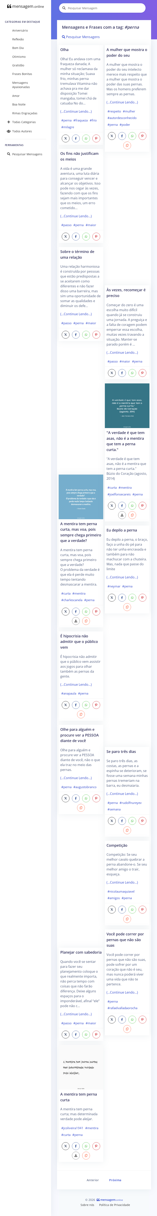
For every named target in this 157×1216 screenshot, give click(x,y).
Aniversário (20, 30)
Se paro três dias (121, 751)
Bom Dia (18, 48)
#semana (114, 809)
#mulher (129, 111)
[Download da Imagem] (76, 621)
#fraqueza (80, 120)
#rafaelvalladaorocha (122, 1008)
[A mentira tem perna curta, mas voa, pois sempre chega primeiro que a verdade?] (81, 496)
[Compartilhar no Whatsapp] (86, 138)
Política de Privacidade (114, 1205)
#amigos (114, 898)
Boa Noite (19, 104)
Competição (117, 845)
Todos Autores (22, 131)
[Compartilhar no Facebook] (76, 138)
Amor (16, 96)
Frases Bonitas (22, 74)
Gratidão (18, 65)
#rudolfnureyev (131, 803)
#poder (125, 124)
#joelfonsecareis (119, 494)
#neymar (114, 586)
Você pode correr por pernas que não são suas (125, 939)
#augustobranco (84, 787)
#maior (91, 225)
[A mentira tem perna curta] (81, 1067)
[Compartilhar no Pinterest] (96, 138)
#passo (66, 225)
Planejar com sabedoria (81, 952)
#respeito (114, 111)
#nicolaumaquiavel (121, 891)
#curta (66, 593)
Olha (64, 49)
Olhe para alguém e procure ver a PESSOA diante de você (79, 735)
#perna (66, 120)
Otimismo (19, 57)
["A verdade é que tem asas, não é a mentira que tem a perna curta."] (127, 405)
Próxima (115, 1180)
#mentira (78, 593)
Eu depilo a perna (122, 530)
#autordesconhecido (122, 118)
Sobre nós (87, 1205)
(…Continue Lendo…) (76, 111)
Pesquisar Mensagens (27, 154)
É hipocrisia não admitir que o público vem (79, 641)
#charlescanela (71, 600)
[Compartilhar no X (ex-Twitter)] (66, 138)
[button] (86, 621)
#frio (93, 120)
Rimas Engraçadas (24, 113)
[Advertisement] (81, 409)
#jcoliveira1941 (72, 1128)
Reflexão (18, 39)
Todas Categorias (24, 122)
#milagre (67, 127)
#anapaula (68, 693)
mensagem (27, 6)
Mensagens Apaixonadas (21, 85)
